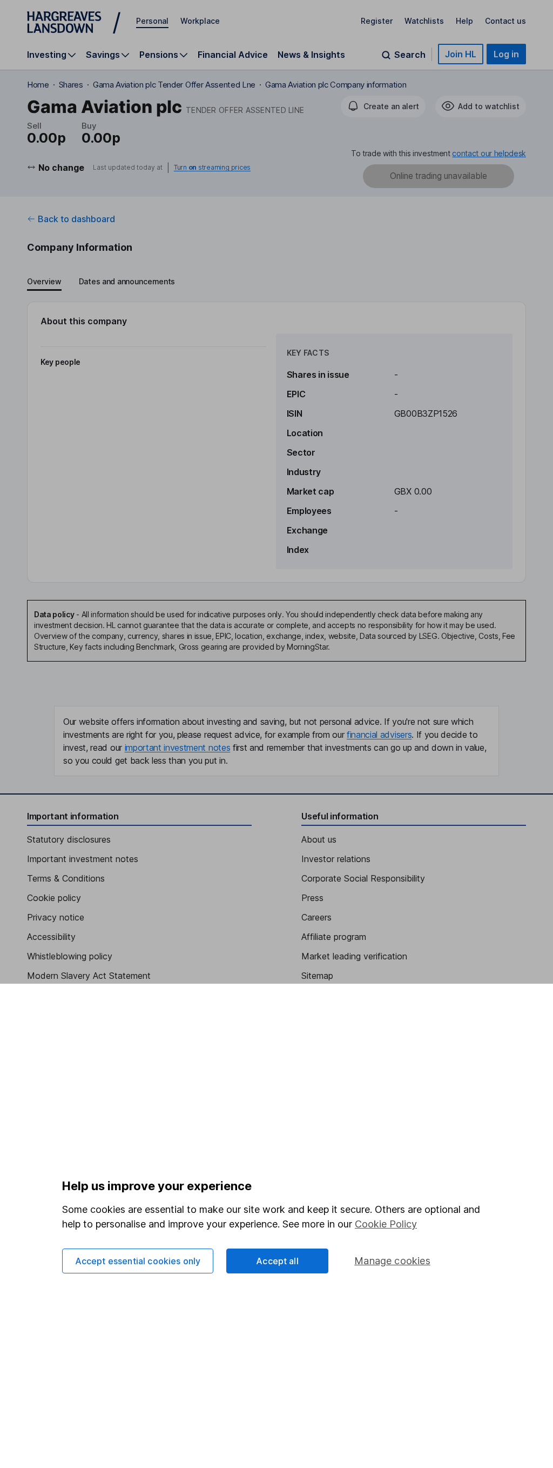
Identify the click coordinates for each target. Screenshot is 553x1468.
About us (318, 839)
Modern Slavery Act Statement (89, 975)
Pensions (158, 55)
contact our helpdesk (489, 153)
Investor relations (335, 858)
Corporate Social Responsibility (363, 878)
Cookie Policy (386, 1224)
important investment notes (178, 747)
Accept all (277, 1261)
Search (410, 55)
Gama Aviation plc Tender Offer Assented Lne (174, 84)
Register (377, 20)
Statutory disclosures (69, 839)
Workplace (200, 20)
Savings (103, 55)
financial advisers (379, 734)
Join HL (460, 54)
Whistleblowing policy (69, 956)
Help (464, 20)
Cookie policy (54, 897)
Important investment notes (82, 858)
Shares (71, 84)
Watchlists (424, 20)
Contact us (505, 20)
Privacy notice (55, 917)
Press (312, 897)
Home (38, 84)
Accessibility (51, 936)
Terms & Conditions (66, 878)
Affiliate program (333, 936)
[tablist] (101, 282)
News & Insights (311, 54)
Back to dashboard (76, 219)
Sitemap (317, 975)
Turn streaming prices (212, 167)
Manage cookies (392, 1260)
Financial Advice (233, 54)
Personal (152, 20)
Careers (316, 917)
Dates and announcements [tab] (127, 281)
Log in (506, 54)
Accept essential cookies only (138, 1261)
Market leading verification (354, 956)
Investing (46, 55)
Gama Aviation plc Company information (335, 84)
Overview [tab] (44, 281)
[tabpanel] (276, 442)
